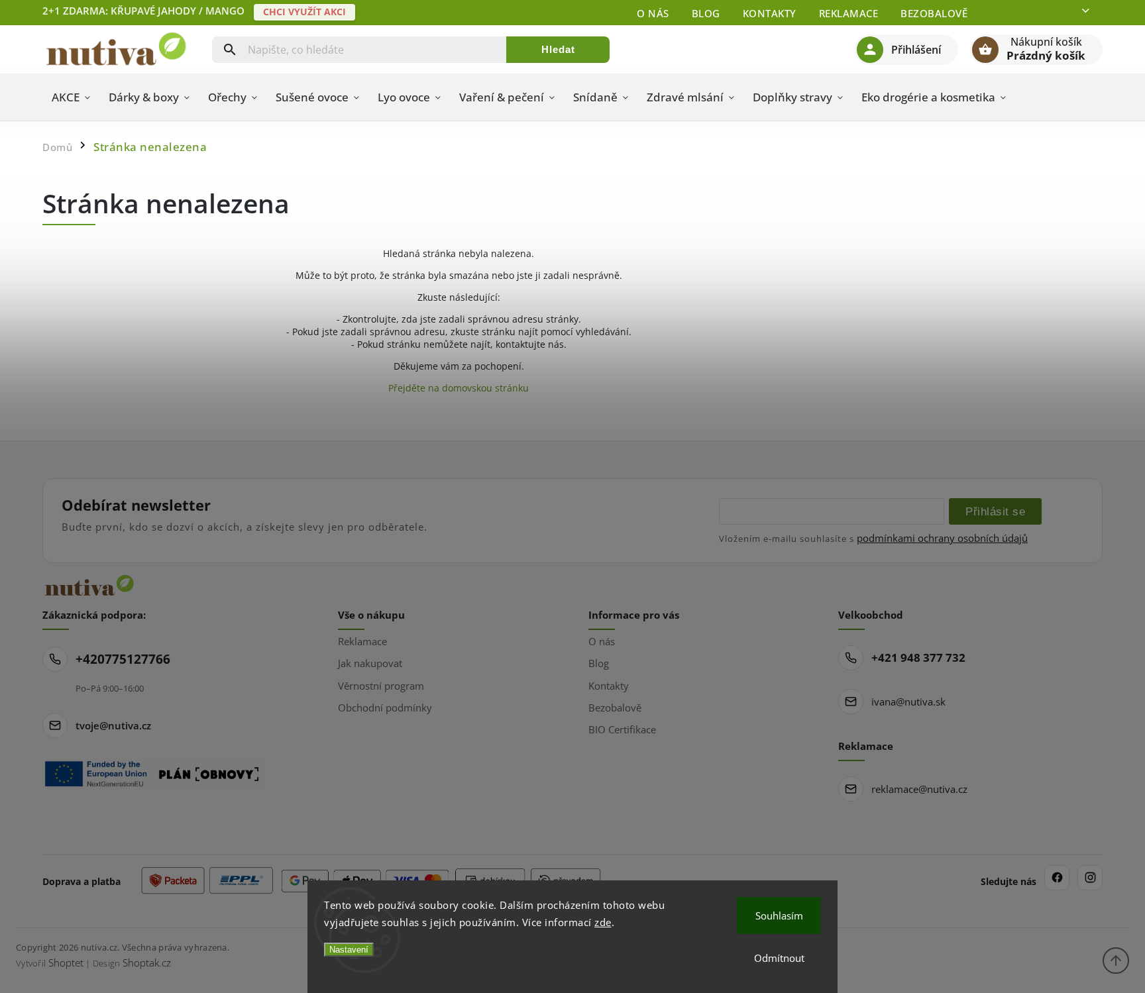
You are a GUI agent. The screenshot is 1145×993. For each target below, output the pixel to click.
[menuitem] (70, 97)
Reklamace (849, 13)
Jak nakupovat (370, 663)
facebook (1056, 877)
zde (603, 922)
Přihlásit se (995, 511)
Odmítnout (779, 958)
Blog (706, 13)
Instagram (1090, 877)
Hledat (558, 49)
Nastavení (348, 950)
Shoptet (65, 962)
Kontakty (769, 13)
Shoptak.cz (147, 962)
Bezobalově (933, 13)
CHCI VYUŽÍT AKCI (304, 11)
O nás (653, 13)
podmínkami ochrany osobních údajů (942, 538)
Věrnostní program (381, 685)
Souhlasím (779, 915)
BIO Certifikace (622, 729)
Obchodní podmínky (385, 707)
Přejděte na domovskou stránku (458, 388)
